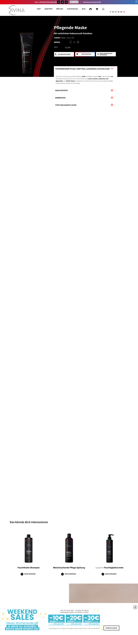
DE (124, 12)
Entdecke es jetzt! (111, 627)
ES (113, 12)
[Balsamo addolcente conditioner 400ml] (69, 547)
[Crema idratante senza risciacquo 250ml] (109, 547)
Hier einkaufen (86, 54)
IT (110, 12)
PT (116, 12)
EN (121, 12)
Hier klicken (74, 2)
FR (118, 12)
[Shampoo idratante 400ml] (28, 547)
